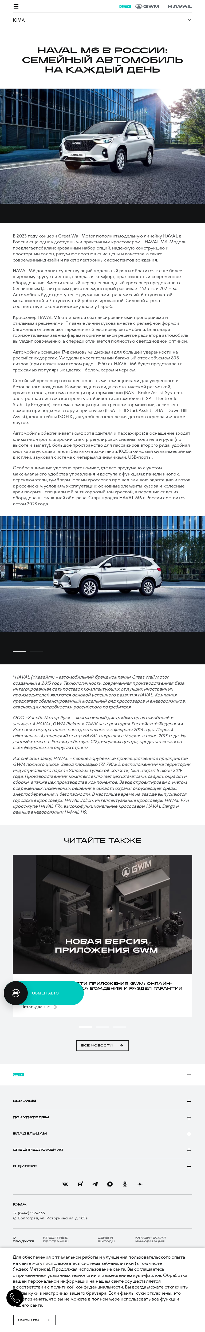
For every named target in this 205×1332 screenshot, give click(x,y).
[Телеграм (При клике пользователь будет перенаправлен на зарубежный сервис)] (95, 1184)
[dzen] (140, 1184)
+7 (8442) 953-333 (29, 1213)
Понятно (28, 1320)
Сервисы (24, 1101)
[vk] (65, 1184)
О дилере (25, 1166)
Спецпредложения (38, 1150)
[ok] (125, 1184)
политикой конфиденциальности (87, 1287)
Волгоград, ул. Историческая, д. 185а (53, 1218)
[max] (110, 1184)
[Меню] (16, 6)
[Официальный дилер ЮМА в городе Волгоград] (163, 6)
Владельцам (30, 1133)
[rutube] (80, 1184)
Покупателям (31, 1117)
